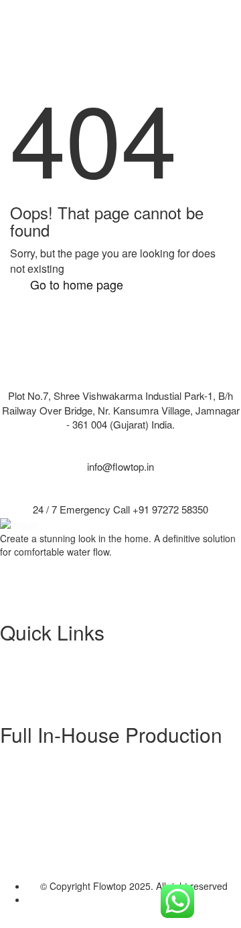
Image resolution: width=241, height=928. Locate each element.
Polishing (46, 772)
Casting (43, 785)
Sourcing (45, 759)
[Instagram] (30, 583)
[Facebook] (30, 568)
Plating (41, 799)
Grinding (45, 839)
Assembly (47, 852)
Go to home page (76, 284)
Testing (42, 825)
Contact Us (50, 683)
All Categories (56, 670)
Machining (48, 812)
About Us (46, 656)
